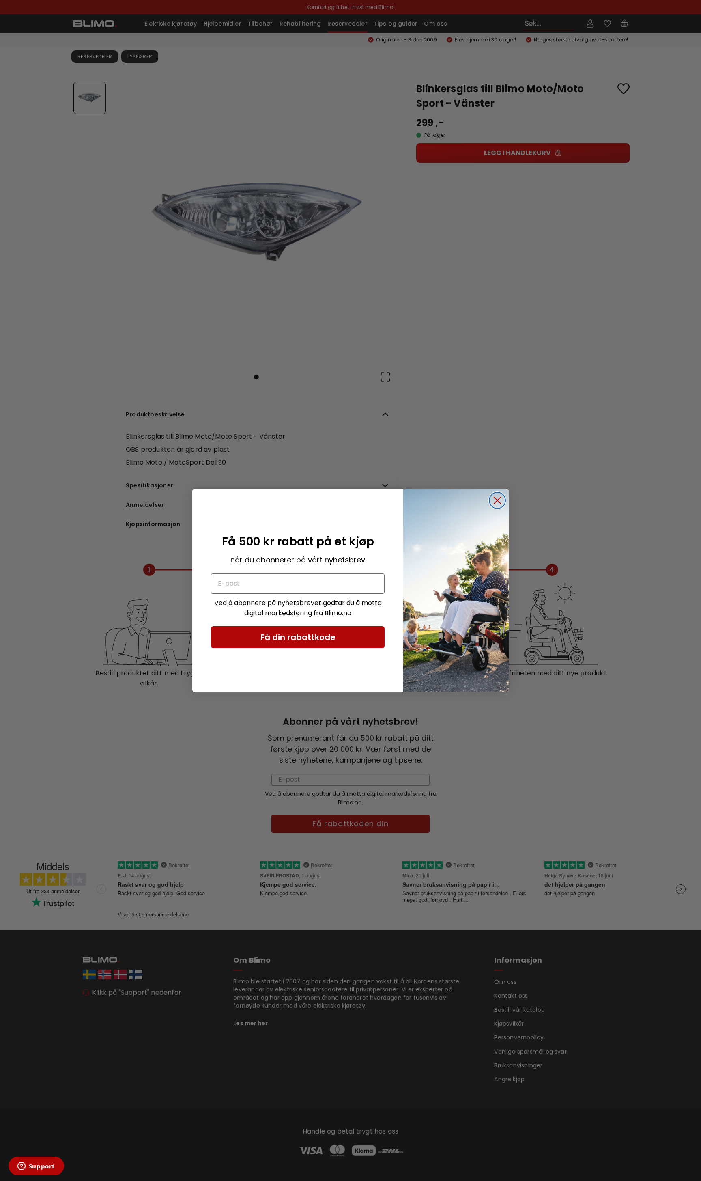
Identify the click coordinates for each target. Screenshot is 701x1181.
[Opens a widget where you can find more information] (36, 1167)
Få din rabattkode (297, 637)
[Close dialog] (497, 500)
